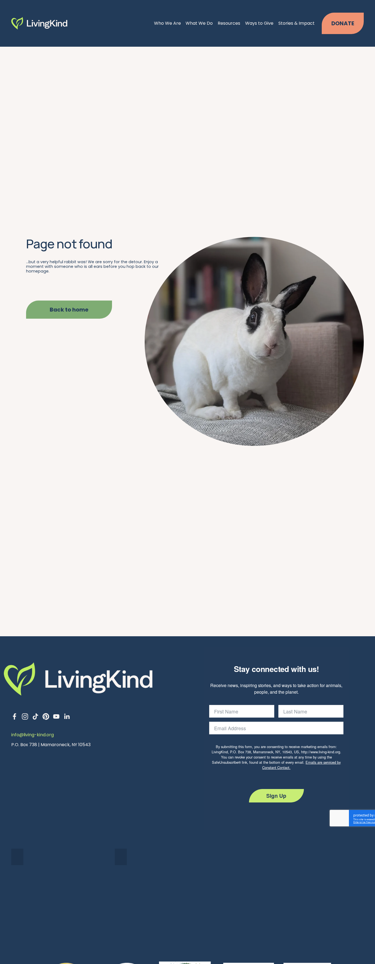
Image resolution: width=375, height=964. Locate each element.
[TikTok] (35, 716)
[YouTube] (56, 716)
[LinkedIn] (66, 716)
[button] (17, 857)
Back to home (69, 309)
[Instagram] (25, 716)
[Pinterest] (46, 716)
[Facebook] (14, 716)
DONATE (342, 23)
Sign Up (276, 795)
